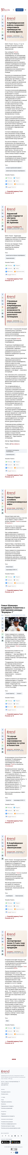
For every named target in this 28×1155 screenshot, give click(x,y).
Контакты (3, 1104)
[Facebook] (5, 1136)
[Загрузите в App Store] (5, 1142)
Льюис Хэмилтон (10, 693)
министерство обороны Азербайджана (15, 170)
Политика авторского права (8, 1126)
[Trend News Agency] (5, 1071)
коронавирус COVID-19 (11, 569)
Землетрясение (19, 895)
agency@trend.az (4, 1084)
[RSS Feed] (21, 1136)
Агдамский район (10, 258)
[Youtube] (12, 1136)
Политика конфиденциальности (8, 1123)
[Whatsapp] (2, 1136)
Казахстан (8, 800)
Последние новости (5, 1091)
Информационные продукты (8, 1116)
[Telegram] (15, 1136)
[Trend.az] (5, 10)
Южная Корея (9, 566)
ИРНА (15, 968)
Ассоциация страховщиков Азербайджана (12, 451)
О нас (2, 1099)
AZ (14, 1152)
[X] (8, 1136)
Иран (7, 1020)
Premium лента (4, 1094)
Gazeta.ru (9, 523)
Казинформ (9, 766)
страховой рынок (10, 454)
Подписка (3, 1114)
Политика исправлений (6, 1108)
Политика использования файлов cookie (10, 1128)
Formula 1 (19, 693)
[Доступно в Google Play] (15, 1142)
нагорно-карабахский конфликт (13, 167)
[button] (2, 16)
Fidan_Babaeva (15, 444)
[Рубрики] (25, 9)
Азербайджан (9, 895)
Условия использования (7, 1121)
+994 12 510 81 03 (5, 1083)
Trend (15, 52)
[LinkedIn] (18, 1136)
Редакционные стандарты (7, 1106)
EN (11, 1152)
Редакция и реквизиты (6, 1101)
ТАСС (8, 647)
